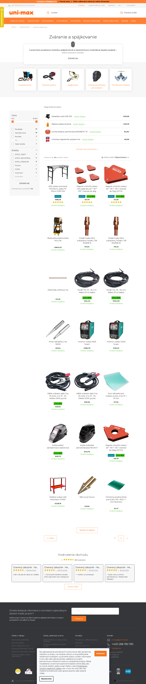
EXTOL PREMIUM (26, 162)
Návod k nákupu (18, 643)
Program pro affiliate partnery (86, 640)
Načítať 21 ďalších (87, 530)
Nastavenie (46, 679)
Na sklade (26, 129)
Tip (26, 140)
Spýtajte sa (116, 648)
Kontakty (111, 5)
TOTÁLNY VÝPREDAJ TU (47, 1)
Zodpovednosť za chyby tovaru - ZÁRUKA (55, 640)
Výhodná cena (26, 133)
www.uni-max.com (82, 646)
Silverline (26, 180)
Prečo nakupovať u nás (20, 646)
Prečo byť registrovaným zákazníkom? (21, 655)
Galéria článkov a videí (96, 5)
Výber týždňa (26, 144)
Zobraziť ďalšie (73, 587)
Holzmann (26, 173)
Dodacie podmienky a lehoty (22, 649)
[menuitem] (17, 21)
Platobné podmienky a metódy (23, 652)
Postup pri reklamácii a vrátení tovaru (54, 645)
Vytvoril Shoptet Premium (125, 681)
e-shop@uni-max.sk (120, 640)
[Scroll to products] (73, 44)
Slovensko (79, 643)
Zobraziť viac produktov (86, 149)
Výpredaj (81, 5)
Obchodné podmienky (20, 640)
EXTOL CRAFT (26, 154)
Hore (51, 538)
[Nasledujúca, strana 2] (121, 538)
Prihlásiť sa (79, 619)
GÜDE (26, 169)
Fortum (26, 165)
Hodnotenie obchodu (73, 554)
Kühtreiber (26, 177)
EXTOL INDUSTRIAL (26, 158)
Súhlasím (100, 653)
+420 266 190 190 (16, 5)
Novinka (26, 137)
